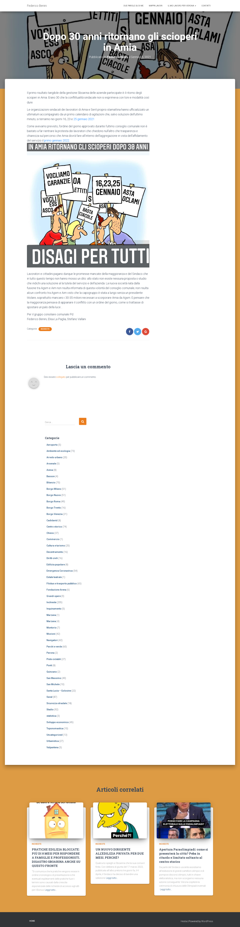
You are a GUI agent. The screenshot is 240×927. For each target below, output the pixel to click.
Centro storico (54, 526)
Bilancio (51, 482)
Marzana (51, 615)
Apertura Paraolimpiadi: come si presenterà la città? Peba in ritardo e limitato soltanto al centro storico (183, 855)
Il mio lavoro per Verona (181, 6)
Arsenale (51, 463)
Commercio (53, 539)
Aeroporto (52, 444)
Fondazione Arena (56, 589)
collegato (61, 377)
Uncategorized (55, 735)
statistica (51, 716)
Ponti (49, 665)
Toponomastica (55, 728)
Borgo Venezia (55, 514)
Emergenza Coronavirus (60, 570)
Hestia (184, 921)
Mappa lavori (155, 6)
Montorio (51, 627)
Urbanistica (53, 741)
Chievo (50, 533)
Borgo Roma (53, 501)
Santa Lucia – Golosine (59, 690)
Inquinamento (54, 608)
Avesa (50, 470)
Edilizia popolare (56, 564)
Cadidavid (52, 520)
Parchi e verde (54, 646)
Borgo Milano (54, 489)
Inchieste (45, 329)
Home (32, 921)
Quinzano (52, 671)
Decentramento (55, 552)
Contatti (206, 6)
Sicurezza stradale (57, 703)
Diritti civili (52, 558)
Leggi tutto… (51, 890)
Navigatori (52, 640)
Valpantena (52, 747)
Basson (51, 476)
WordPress (207, 921)
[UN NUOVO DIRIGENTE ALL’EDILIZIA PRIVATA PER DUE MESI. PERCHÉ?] (120, 820)
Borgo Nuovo (54, 495)
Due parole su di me (134, 6)
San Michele (53, 684)
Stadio (50, 709)
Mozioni (51, 634)
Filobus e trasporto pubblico (62, 583)
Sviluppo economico (58, 722)
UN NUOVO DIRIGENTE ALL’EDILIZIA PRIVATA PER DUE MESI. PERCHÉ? (120, 853)
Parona (50, 652)
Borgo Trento (54, 507)
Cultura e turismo (56, 545)
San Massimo (54, 678)
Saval (49, 697)
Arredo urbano (54, 457)
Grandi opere (54, 596)
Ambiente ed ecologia (58, 451)
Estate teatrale (54, 577)
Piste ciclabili (54, 659)
